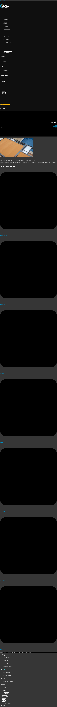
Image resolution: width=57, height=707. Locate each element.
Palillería (6, 661)
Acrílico (6, 686)
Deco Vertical (7, 680)
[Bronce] (28, 371)
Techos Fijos (7, 673)
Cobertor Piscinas (8, 666)
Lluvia (3, 669)
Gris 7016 (2, 580)
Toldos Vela (6, 664)
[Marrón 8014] (28, 233)
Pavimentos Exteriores (9, 681)
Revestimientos (7, 683)
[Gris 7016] (28, 577)
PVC (5, 687)
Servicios (4, 690)
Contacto (4, 698)
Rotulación (6, 692)
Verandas (6, 663)
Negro (1, 649)
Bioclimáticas (7, 672)
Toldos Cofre (7, 655)
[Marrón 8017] (28, 301)
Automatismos (7, 667)
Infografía (6, 693)
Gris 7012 (2, 511)
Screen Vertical (7, 675)
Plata (1, 442)
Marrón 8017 (3, 304)
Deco (3, 678)
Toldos (3, 654)
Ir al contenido (3, 0)
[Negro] (28, 646)
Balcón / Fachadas (8, 658)
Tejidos (3, 684)
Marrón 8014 (3, 235)
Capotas (6, 660)
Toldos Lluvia (7, 670)
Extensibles (6, 657)
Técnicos (6, 689)
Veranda (55, 127)
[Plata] (28, 440)
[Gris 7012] (28, 508)
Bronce (2, 373)
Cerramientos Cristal (8, 677)
